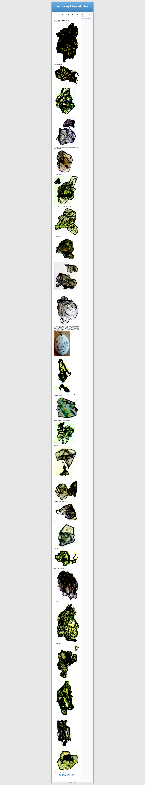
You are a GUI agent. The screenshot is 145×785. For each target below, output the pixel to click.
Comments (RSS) (75, 782)
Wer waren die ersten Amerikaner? (87, 19)
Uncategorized (64, 775)
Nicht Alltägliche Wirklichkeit (72, 6)
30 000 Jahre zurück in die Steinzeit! (61, 20)
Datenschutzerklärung (86, 17)
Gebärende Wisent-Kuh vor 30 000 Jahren (67, 774)
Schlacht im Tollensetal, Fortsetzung (87, 18)
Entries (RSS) (69, 782)
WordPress (79, 781)
